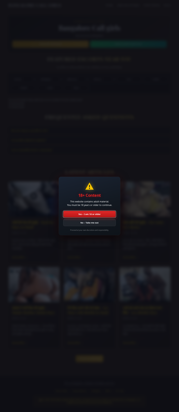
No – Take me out (89, 222)
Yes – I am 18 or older (89, 214)
